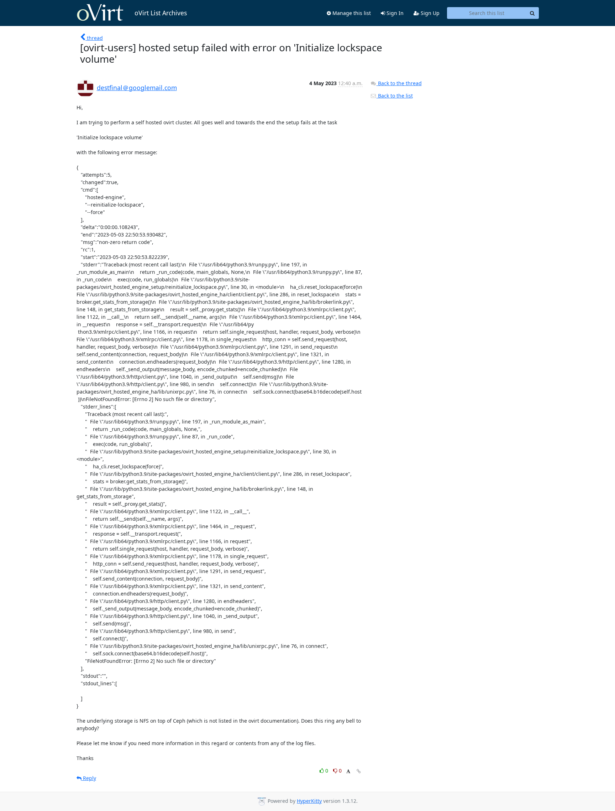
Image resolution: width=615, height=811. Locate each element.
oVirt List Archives (161, 13)
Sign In (394, 13)
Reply (89, 778)
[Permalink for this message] (359, 771)
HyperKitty (309, 800)
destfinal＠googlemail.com (137, 87)
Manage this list (351, 13)
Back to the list (395, 95)
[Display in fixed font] (348, 771)
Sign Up (429, 13)
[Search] (532, 13)
